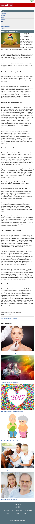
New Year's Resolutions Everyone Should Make (12, 411)
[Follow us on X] (19, 507)
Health (3, 19)
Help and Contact (28, 510)
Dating (3, 15)
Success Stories (5, 26)
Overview (3, 13)
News (2, 24)
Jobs (25, 513)
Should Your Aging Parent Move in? (9, 440)
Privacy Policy (19, 510)
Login (32, 1)
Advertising (16, 513)
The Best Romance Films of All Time (9, 382)
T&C (12, 510)
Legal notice (6, 510)
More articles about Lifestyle (9, 318)
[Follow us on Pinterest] (16, 507)
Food (2, 17)
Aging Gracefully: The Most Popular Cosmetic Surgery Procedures (16, 353)
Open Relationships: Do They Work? (9, 499)
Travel (2, 28)
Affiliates (7, 513)
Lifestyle (3, 22)
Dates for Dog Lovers (6, 470)
